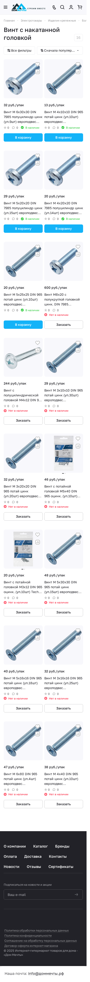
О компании (15, 846)
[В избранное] (37, 64)
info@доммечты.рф (46, 973)
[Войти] (71, 7)
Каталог (40, 846)
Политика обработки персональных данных (36, 930)
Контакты (58, 856)
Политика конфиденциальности (28, 935)
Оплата (10, 856)
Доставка (33, 856)
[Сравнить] (37, 71)
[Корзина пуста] (80, 7)
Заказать (63, 324)
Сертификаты (60, 866)
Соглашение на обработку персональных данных (40, 940)
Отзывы (34, 866)
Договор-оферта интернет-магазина (31, 946)
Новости (11, 866)
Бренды (62, 846)
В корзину (23, 137)
